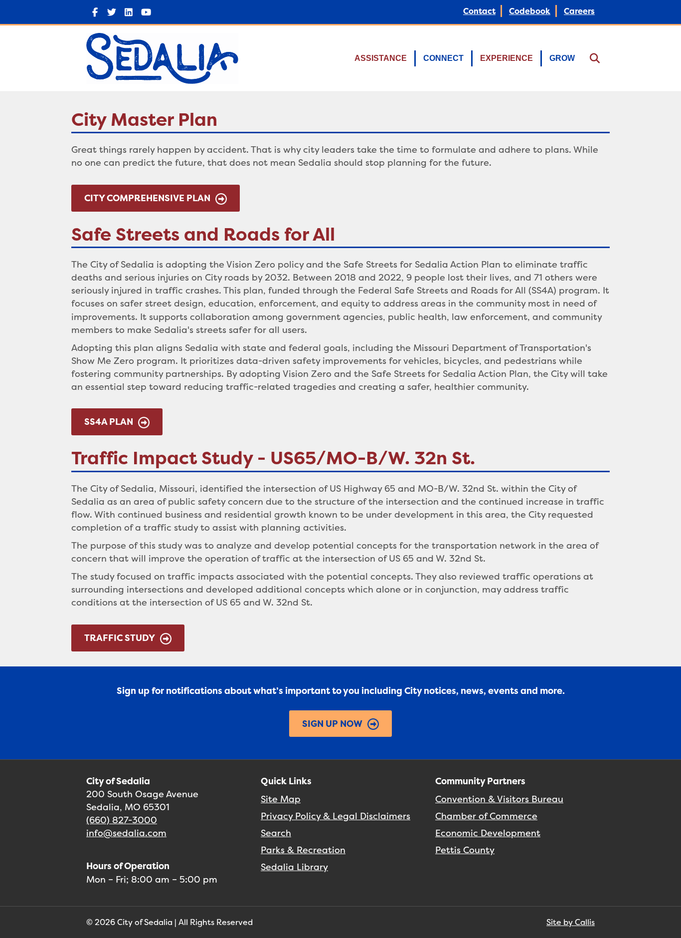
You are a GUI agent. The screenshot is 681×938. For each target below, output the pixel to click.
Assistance (380, 58)
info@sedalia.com (126, 833)
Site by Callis (570, 922)
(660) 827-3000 (121, 820)
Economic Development (487, 833)
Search (276, 833)
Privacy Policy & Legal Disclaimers (335, 816)
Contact (479, 10)
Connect (443, 58)
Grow (562, 58)
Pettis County (465, 850)
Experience (506, 58)
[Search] (588, 58)
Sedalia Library (294, 867)
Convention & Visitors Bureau (499, 799)
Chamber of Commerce (486, 816)
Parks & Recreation (303, 850)
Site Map (281, 799)
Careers (579, 10)
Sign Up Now (332, 723)
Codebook (529, 10)
